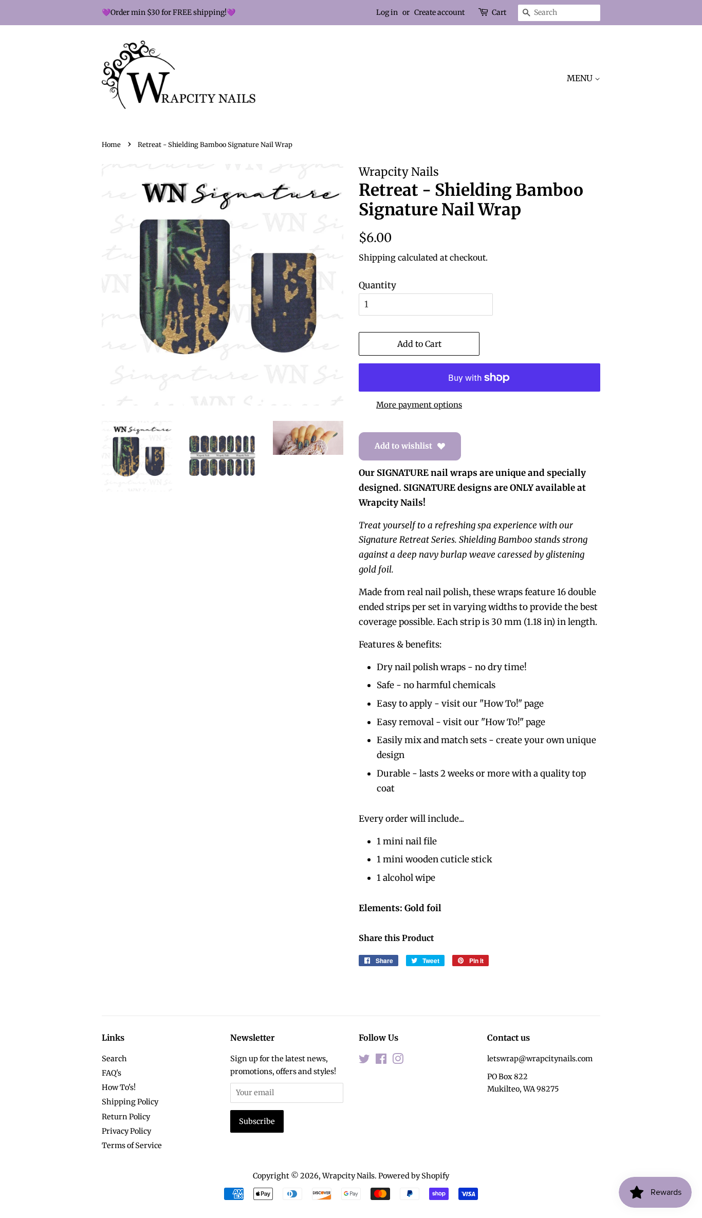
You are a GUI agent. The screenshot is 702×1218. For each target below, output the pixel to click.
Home (111, 144)
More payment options (419, 405)
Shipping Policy (130, 1101)
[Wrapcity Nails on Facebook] (381, 1060)
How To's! (119, 1087)
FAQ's (111, 1073)
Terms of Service (132, 1145)
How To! (501, 703)
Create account (439, 12)
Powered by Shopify (413, 1175)
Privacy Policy (126, 1131)
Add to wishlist (403, 446)
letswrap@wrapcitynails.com (540, 1058)
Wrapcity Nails (348, 1175)
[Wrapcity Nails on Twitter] (364, 1060)
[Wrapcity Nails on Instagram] (397, 1060)
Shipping (377, 257)
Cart (499, 12)
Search (114, 1058)
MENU (581, 78)
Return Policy (126, 1116)
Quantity (377, 285)
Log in (387, 12)
